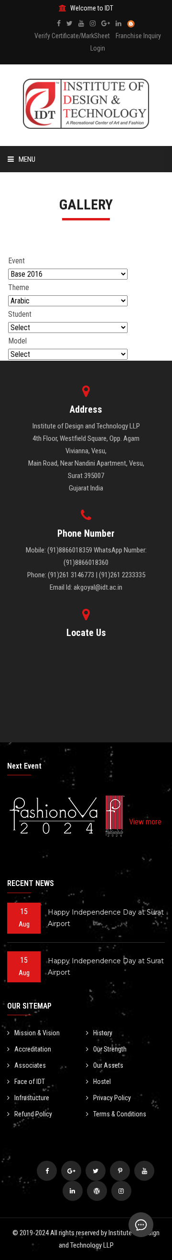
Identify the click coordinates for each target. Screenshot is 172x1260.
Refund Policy (33, 1114)
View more (145, 821)
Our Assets (108, 1065)
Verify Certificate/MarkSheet (72, 36)
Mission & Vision (37, 1033)
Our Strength (110, 1049)
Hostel (102, 1081)
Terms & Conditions (119, 1114)
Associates (30, 1065)
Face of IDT (29, 1081)
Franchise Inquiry (138, 36)
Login (97, 48)
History (102, 1033)
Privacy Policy (112, 1098)
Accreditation (32, 1049)
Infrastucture (31, 1098)
